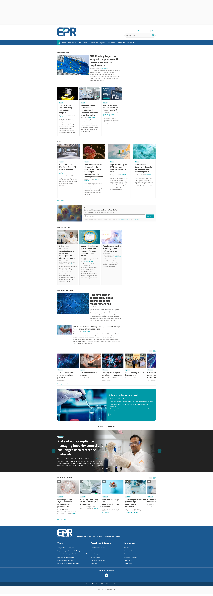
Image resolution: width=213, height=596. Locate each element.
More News (60, 200)
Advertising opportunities (98, 548)
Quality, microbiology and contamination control (72, 554)
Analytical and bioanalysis (65, 548)
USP (71, 264)
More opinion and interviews (65, 384)
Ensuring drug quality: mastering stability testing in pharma (112, 248)
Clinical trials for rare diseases (88, 374)
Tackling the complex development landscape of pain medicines (112, 375)
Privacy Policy (136, 219)
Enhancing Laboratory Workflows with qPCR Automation (89, 502)
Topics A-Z (89, 584)
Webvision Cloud (111, 589)
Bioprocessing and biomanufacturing (68, 551)
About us (126, 548)
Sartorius (62, 117)
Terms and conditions (130, 557)
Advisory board (95, 557)
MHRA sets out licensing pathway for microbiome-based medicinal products (144, 168)
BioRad (96, 508)
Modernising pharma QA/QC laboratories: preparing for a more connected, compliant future (89, 251)
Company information (130, 551)
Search (153, 35)
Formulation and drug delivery (66, 560)
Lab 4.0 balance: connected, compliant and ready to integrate (67, 109)
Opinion (60, 370)
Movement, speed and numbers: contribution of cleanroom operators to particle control (89, 110)
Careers (126, 554)
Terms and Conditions (122, 219)
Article (61, 102)
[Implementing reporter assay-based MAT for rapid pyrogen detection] (102, 468)
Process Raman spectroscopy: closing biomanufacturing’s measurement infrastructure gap (96, 327)
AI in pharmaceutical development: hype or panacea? (66, 375)
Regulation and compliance (65, 557)
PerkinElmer (117, 256)
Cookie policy (128, 563)
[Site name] (66, 37)
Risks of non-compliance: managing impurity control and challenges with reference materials (67, 252)
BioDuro (73, 513)
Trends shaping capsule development (134, 374)
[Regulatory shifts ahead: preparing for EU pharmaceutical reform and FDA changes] (104, 468)
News (61, 161)
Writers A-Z (98, 584)
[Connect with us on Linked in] (106, 575)
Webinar (60, 439)
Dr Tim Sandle (93, 117)
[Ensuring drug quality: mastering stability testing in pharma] (107, 468)
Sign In (154, 31)
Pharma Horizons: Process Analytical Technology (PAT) (110, 108)
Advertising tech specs (98, 554)
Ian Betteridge (103, 306)
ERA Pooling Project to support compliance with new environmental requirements (104, 60)
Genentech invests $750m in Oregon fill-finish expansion (68, 167)
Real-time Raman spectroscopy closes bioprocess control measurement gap (101, 299)
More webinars (61, 519)
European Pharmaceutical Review (109, 115)
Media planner (95, 551)
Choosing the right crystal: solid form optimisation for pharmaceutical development (64, 504)
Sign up (149, 216)
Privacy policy (128, 560)
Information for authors (98, 560)
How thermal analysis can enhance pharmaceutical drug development (111, 503)
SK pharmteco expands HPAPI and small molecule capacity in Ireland (119, 168)
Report (105, 102)
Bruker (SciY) (106, 114)
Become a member (144, 31)
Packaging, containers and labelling (68, 563)
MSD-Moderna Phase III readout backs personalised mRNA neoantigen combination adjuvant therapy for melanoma (93, 170)
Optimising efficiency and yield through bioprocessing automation (135, 503)
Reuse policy (94, 563)
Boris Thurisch (104, 68)
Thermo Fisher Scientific (88, 261)
